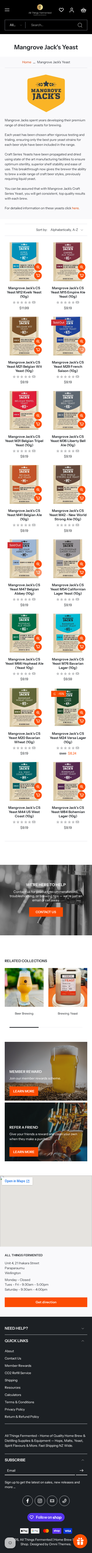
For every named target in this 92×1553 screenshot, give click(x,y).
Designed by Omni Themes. (50, 1544)
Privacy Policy (15, 1409)
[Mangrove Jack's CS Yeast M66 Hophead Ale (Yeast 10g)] (24, 633)
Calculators (13, 1395)
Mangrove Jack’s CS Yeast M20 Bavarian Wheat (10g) (24, 737)
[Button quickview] (38, 267)
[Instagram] (40, 1501)
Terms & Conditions (19, 1402)
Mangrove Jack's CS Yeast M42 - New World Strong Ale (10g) (68, 515)
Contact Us (13, 1358)
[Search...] (80, 25)
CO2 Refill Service (18, 1373)
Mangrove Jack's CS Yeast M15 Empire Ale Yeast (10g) (68, 292)
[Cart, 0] (82, 10)
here (75, 208)
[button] (7, 10)
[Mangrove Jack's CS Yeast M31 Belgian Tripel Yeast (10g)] (24, 410)
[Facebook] (27, 1501)
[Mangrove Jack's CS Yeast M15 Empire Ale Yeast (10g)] (67, 261)
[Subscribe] (81, 1470)
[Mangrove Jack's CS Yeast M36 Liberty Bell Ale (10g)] (67, 410)
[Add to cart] (38, 275)
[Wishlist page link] (61, 10)
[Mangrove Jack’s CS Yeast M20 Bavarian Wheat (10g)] (24, 707)
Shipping (11, 1380)
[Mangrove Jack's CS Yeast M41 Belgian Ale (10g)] (24, 484)
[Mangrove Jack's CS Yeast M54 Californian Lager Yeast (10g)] (67, 558)
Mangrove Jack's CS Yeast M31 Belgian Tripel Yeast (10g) (24, 441)
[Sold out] (81, 350)
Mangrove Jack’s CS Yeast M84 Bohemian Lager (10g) (68, 812)
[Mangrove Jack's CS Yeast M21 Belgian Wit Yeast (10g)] (24, 336)
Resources (13, 1387)
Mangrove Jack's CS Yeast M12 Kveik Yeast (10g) (24, 292)
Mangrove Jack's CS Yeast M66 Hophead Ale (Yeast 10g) (24, 663)
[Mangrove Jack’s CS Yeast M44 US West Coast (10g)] (24, 781)
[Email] (52, 1501)
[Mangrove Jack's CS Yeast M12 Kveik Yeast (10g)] (24, 261)
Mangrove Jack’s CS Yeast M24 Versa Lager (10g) (68, 737)
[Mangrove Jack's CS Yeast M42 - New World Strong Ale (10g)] (67, 484)
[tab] (52, 724)
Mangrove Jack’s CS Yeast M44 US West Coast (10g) (24, 812)
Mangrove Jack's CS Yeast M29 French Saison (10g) (68, 366)
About (9, 1351)
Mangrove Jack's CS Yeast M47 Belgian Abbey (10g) (24, 589)
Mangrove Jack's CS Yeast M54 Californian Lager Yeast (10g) (68, 589)
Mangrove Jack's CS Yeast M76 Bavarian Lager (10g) (68, 663)
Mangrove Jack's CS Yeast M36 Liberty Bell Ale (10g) (68, 441)
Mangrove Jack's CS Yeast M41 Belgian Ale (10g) (24, 515)
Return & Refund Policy (22, 1417)
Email (11, 1470)
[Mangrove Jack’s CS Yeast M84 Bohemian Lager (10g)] (67, 781)
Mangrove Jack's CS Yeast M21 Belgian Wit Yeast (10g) (24, 366)
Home (26, 62)
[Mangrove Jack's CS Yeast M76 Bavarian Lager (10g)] (67, 633)
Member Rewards (18, 1365)
